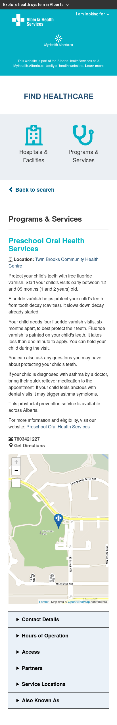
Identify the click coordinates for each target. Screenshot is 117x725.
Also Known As (40, 700)
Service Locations (44, 684)
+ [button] (16, 461)
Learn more (94, 65)
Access (31, 651)
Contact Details (40, 619)
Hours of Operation (45, 635)
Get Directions (29, 445)
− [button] (16, 470)
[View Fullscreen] (16, 483)
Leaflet (44, 601)
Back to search (34, 189)
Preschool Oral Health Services (58, 426)
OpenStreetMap (79, 601)
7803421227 (27, 439)
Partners (32, 668)
